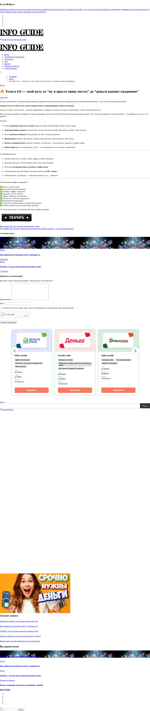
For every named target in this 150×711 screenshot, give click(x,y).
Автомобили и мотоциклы (14, 57)
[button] (14, 351)
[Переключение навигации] (1, 42)
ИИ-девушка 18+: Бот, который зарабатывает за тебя (19, 226)
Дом (6, 61)
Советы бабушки (10, 68)
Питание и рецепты (11, 66)
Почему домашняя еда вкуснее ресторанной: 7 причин (20, 636)
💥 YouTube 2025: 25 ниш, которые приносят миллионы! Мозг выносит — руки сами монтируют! (37, 228)
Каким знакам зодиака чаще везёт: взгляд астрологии (20, 641)
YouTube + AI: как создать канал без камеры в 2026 (20, 266)
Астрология (8, 59)
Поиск (2, 402)
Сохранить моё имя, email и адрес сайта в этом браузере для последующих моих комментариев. (38, 308)
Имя (2, 303)
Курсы (6, 54)
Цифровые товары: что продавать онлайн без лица (20, 243)
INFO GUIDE (21, 32)
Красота (7, 64)
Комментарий (6, 299)
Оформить (31, 390)
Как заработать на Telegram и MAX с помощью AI (20, 254)
